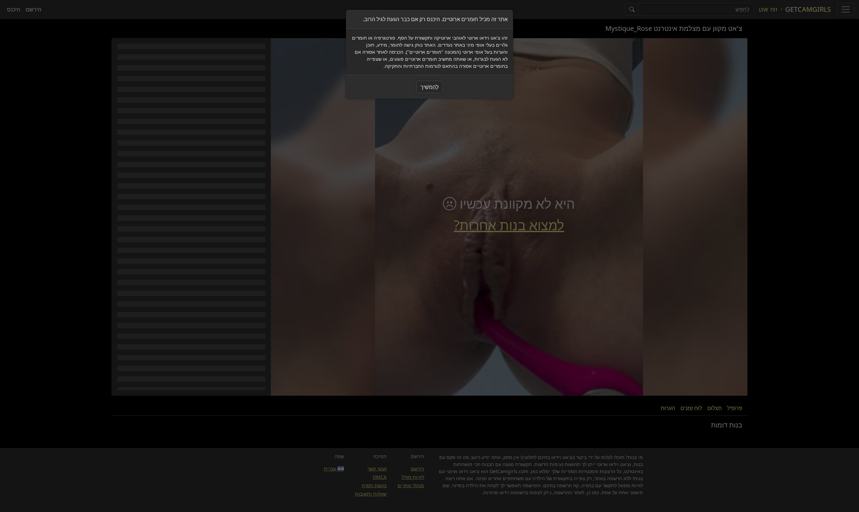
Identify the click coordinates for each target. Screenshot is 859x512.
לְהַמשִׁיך (429, 87)
